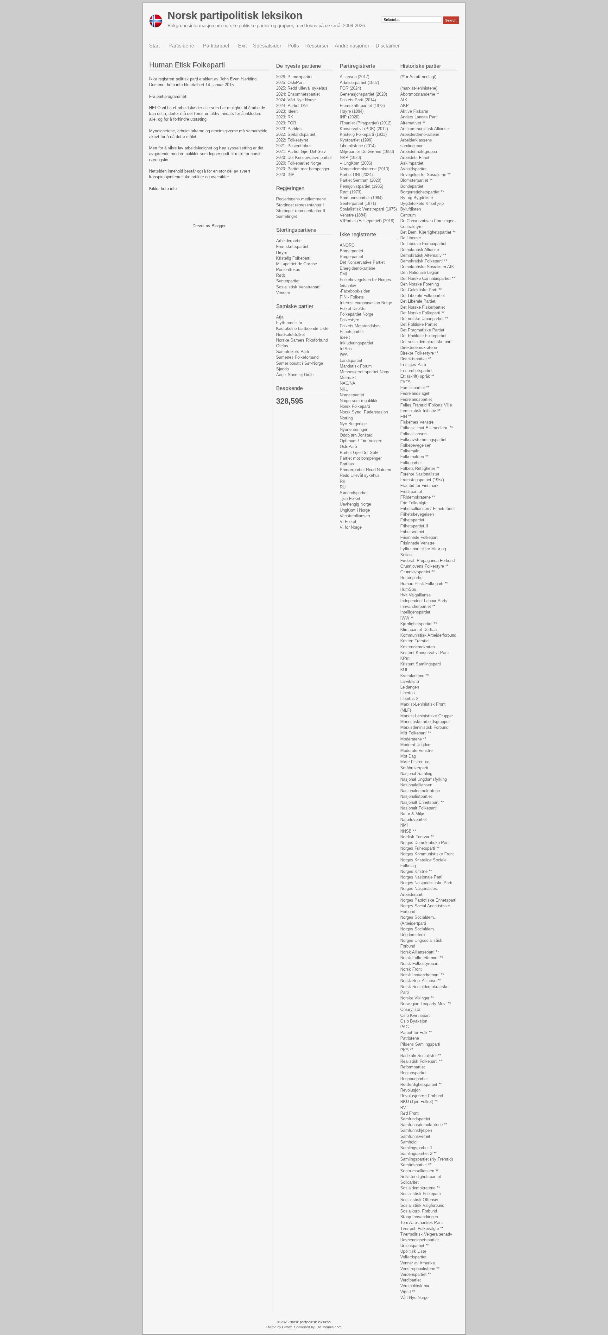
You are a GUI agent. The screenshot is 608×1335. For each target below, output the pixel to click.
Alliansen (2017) (354, 76)
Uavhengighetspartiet (419, 1239)
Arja (279, 317)
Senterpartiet (288, 281)
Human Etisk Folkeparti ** (424, 583)
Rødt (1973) (350, 192)
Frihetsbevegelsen (417, 514)
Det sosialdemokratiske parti (426, 341)
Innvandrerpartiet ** (417, 606)
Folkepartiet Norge (356, 314)
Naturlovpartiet (413, 819)
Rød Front (409, 1113)
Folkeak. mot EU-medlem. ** (426, 427)
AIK (403, 100)
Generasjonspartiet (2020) (363, 94)
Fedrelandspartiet (416, 399)
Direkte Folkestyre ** (419, 353)
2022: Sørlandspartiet (295, 134)
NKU (344, 389)
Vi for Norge (351, 527)
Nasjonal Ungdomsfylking (423, 779)
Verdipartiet (410, 1280)
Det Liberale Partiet (417, 301)
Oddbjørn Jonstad (356, 435)
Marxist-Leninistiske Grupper (426, 716)
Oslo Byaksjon (413, 1021)
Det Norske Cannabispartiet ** (427, 278)
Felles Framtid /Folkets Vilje (426, 405)
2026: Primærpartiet (294, 76)
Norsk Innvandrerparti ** (422, 975)
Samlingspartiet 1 (416, 1147)
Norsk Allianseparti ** (419, 952)
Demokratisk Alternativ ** (423, 255)
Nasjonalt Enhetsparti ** (422, 802)
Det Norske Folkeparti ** (422, 313)
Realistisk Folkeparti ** (421, 1061)
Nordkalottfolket (290, 334)
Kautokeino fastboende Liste (302, 328)
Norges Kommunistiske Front (427, 854)
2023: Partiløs (289, 128)
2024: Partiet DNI (292, 105)
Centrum (408, 215)
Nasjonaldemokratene (420, 790)
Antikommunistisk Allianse (424, 128)
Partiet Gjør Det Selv (359, 452)
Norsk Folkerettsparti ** (421, 957)
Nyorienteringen (354, 429)
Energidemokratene (357, 268)
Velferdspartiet (413, 1257)
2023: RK (284, 117)
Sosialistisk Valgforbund (422, 1205)
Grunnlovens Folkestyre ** (424, 566)
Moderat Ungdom (416, 744)
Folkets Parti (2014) (358, 100)
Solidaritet (409, 1182)
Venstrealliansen (355, 515)
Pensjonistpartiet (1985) (361, 186)
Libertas (407, 692)
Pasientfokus (288, 269)
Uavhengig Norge (355, 504)
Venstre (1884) (353, 215)
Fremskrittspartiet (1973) (362, 105)
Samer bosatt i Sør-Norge (299, 363)
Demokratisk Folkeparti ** (423, 261)
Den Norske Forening (419, 284)
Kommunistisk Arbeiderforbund (428, 635)
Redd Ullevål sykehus (360, 475)
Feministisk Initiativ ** (420, 410)
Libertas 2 (409, 698)
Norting (346, 418)
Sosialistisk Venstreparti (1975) (368, 209)
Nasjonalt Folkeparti (418, 808)
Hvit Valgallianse (415, 595)
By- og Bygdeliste (416, 197)
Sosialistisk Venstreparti (298, 287)
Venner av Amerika (417, 1263)
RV (403, 1107)
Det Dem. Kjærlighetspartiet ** (428, 232)
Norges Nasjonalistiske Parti (426, 882)
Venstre (283, 292)
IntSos (346, 348)
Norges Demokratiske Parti (425, 842)
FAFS (405, 382)
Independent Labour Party (423, 600)
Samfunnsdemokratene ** (423, 1124)
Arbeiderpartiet (289, 240)
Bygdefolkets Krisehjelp (422, 203)
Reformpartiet (412, 1067)
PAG (404, 1026)
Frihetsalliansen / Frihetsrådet (427, 508)
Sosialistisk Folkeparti (420, 1193)
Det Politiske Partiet (418, 324)
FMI (343, 274)
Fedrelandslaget (414, 393)
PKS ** (406, 1050)
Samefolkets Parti (292, 351)
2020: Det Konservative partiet (304, 157)
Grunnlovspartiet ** (417, 572)
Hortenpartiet (412, 577)
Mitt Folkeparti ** (415, 733)
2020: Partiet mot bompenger (302, 169)
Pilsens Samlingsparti (420, 1044)
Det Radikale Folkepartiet (423, 335)
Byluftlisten (410, 209)
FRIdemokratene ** (417, 497)
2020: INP (285, 174)
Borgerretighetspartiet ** (422, 192)
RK (342, 481)
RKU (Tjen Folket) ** (419, 1101)
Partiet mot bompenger (361, 458)
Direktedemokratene (418, 347)
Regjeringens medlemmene (301, 199)
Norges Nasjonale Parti (421, 877)
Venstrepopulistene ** (420, 1268)
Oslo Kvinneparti (415, 1015)
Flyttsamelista (289, 322)
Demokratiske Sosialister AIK (427, 266)
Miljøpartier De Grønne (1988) (367, 151)
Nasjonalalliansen (416, 785)
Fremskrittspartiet (292, 246)
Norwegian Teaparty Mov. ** (425, 1003)
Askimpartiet (411, 163)
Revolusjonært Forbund (421, 1095)
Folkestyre (349, 320)
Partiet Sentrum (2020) (360, 180)
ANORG (347, 245)
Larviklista (409, 681)
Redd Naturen (378, 469)
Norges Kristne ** (416, 871)
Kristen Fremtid (414, 641)
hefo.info (169, 188)
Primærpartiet (352, 469)
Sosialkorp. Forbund (418, 1211)
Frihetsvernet (412, 531)
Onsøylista (410, 1009)
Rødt (280, 275)
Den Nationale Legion (419, 272)
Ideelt (345, 337)
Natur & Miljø (412, 813)
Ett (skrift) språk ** (417, 376)
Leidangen (409, 687)
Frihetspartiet (352, 331)
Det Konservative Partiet (362, 262)
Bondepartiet (411, 186)
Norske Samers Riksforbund (302, 340)
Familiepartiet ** (414, 387)
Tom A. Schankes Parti (421, 1222)
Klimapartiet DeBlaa (418, 629)
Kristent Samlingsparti (420, 664)
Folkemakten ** (414, 456)
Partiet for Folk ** (416, 1032)
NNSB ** (408, 831)
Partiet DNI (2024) (356, 174)
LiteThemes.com (328, 1327)
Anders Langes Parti (419, 117)
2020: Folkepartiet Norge (298, 163)
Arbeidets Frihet (414, 157)
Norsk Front (411, 969)
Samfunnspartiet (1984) (361, 197)
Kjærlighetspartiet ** (418, 623)
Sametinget (286, 216)
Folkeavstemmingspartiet (423, 439)
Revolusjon (410, 1090)
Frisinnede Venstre (417, 543)
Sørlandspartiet (354, 492)
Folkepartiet (411, 462)
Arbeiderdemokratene (419, 134)
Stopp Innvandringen (419, 1216)
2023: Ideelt (287, 111)
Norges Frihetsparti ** (420, 848)
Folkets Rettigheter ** (420, 468)
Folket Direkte (352, 308)
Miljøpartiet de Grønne (296, 263)
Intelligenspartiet (415, 612)
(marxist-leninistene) (418, 88)
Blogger (218, 226)
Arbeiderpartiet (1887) (359, 82)
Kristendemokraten (417, 647)
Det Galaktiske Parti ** (421, 289)
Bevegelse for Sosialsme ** (425, 174)
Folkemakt (410, 451)
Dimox (287, 1327)
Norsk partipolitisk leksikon (235, 15)
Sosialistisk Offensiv (419, 1199)
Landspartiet (351, 360)
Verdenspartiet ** (415, 1274)
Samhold (408, 1142)
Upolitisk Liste (413, 1251)
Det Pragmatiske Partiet (422, 330)
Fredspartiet (411, 491)
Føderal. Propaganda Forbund (427, 560)
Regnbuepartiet (414, 1078)
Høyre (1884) (352, 111)
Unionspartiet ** (414, 1245)
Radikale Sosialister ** (420, 1055)
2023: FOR (286, 123)
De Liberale (410, 238)
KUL (404, 669)
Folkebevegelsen (415, 445)
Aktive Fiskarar (414, 111)
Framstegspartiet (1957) (422, 479)
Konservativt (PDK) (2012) (364, 128)
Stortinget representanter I (300, 205)
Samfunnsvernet (415, 1136)
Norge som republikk (358, 400)
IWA (344, 354)
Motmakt (348, 377)
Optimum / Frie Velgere (361, 440)
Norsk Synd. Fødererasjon (364, 412)
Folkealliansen (413, 433)
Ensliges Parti (413, 364)
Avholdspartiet (413, 169)
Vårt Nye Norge (414, 1297)
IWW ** (407, 618)
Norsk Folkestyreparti (420, 963)
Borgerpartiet (351, 251)
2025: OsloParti (290, 82)
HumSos (408, 589)
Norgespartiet (352, 395)
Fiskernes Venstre (417, 422)
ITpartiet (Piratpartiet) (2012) (365, 123)
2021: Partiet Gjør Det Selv (301, 151)
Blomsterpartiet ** (416, 180)
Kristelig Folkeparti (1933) (363, 134)
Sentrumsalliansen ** (419, 1170)
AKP (404, 105)
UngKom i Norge (355, 510)
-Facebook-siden (355, 291)
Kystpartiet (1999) (356, 140)
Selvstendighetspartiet (420, 1176)
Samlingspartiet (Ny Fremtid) (426, 1159)
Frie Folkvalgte (414, 503)
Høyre (281, 252)
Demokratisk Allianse (419, 249)
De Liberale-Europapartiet (423, 243)
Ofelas (282, 345)
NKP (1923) (350, 157)
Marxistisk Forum (356, 366)
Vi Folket (348, 521)
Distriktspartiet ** (415, 358)
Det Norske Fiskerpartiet (422, 307)
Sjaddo (282, 369)
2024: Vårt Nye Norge (296, 100)
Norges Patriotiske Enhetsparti (428, 900)
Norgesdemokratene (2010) (364, 169)
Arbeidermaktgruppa (418, 151)
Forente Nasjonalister (419, 474)
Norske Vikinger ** (417, 998)
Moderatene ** (413, 739)
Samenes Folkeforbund (297, 357)
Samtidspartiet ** (415, 1164)
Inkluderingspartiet (356, 343)
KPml (405, 658)
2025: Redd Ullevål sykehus (301, 88)
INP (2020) (349, 117)
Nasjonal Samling (416, 773)
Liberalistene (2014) (358, 145)
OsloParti (348, 446)
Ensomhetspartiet (416, 370)
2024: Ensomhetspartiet (298, 94)
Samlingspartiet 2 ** (418, 1153)
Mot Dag (408, 756)
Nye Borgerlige (353, 423)
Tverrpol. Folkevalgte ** (421, 1228)
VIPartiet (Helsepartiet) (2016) (367, 220)
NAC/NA (347, 383)
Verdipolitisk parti (416, 1285)
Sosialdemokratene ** (420, 1188)
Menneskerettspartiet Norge (365, 371)
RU (342, 487)
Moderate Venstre (416, 750)
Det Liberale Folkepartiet (422, 295)
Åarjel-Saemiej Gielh (295, 374)
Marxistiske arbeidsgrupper (425, 721)
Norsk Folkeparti (355, 406)
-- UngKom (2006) (356, 163)
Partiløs (347, 464)
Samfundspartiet (415, 1119)
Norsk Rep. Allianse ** (420, 980)
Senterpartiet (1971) (358, 203)
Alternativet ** (413, 123)
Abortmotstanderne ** (420, 94)
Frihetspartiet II (414, 526)
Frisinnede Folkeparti (419, 537)
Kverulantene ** (414, 675)
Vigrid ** (407, 1291)
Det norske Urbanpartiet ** (424, 318)
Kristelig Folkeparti (293, 258)
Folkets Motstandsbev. (361, 326)
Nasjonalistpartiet (416, 796)
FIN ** (405, 416)
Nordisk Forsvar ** (417, 836)
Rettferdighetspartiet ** (421, 1084)
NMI (404, 825)
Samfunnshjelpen (416, 1130)
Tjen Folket (350, 498)
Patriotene (409, 1038)
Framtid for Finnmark (419, 485)
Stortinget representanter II (300, 210)
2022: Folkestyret (292, 140)
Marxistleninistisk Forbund (424, 727)
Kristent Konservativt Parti (424, 652)
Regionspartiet (413, 1072)
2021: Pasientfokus (294, 145)
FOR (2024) (350, 88)
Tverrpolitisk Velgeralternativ (426, 1234)
